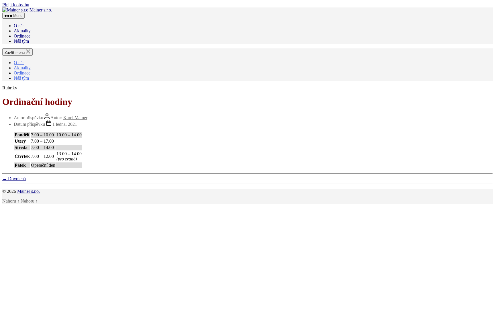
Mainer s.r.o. (28, 191)
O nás (19, 25)
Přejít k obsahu (15, 4)
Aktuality (22, 30)
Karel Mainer (75, 117)
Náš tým (21, 41)
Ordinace (22, 36)
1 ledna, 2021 (64, 124)
